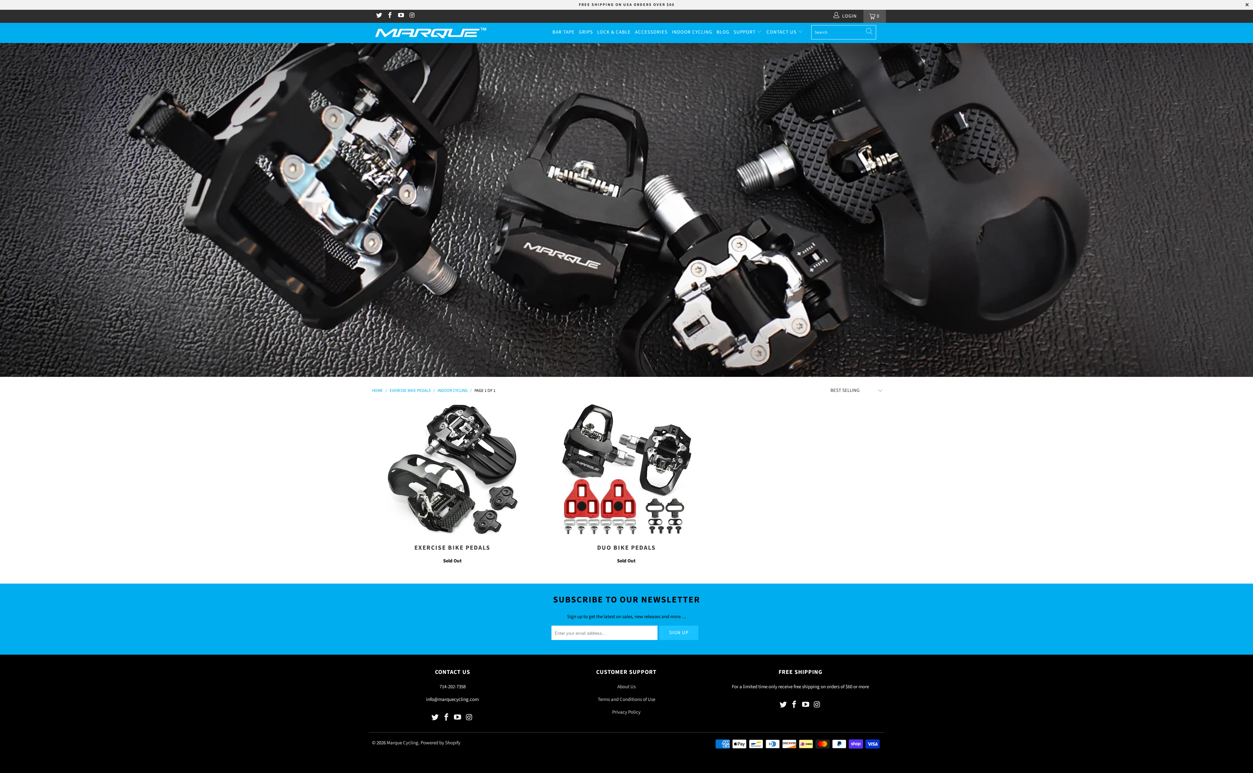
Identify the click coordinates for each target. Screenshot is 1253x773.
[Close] (740, 332)
